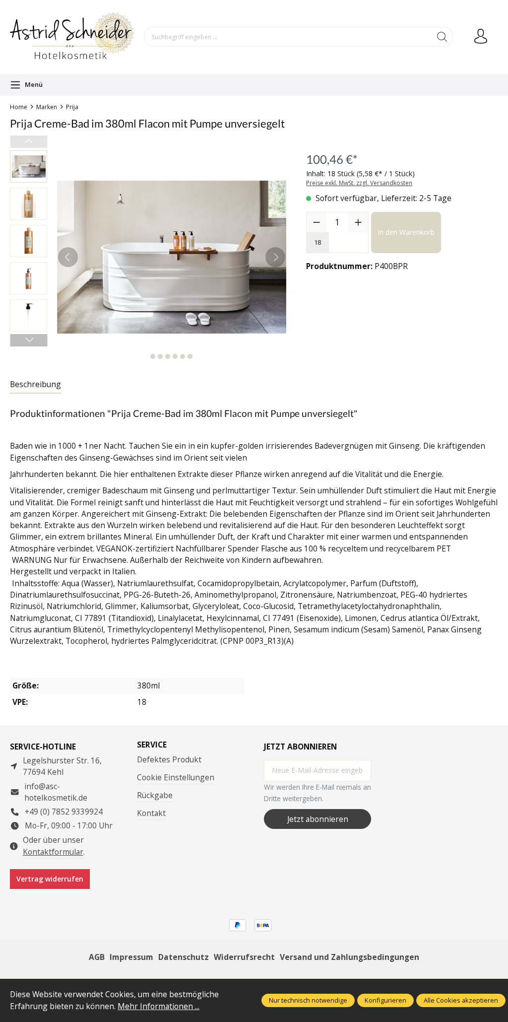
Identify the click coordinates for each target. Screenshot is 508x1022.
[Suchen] (442, 37)
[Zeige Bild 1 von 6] (152, 356)
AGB (97, 957)
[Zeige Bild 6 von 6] (190, 356)
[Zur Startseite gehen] (72, 37)
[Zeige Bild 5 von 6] (182, 356)
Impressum (131, 957)
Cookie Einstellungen (175, 777)
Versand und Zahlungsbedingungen (349, 957)
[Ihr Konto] (480, 37)
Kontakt (151, 813)
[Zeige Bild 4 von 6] (175, 356)
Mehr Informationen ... (158, 1006)
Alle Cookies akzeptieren (461, 1000)
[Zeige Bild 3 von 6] (167, 356)
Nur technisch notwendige (308, 1000)
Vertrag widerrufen (49, 879)
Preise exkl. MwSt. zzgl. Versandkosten (359, 183)
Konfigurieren (385, 1000)
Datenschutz (183, 957)
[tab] (35, 385)
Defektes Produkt (169, 759)
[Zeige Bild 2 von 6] (160, 356)
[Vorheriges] (68, 257)
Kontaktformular (53, 851)
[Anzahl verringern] (316, 222)
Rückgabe (155, 795)
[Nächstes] (275, 257)
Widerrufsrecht (244, 957)
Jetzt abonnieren (317, 819)
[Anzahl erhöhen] (358, 222)
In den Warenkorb (406, 232)
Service (152, 745)
